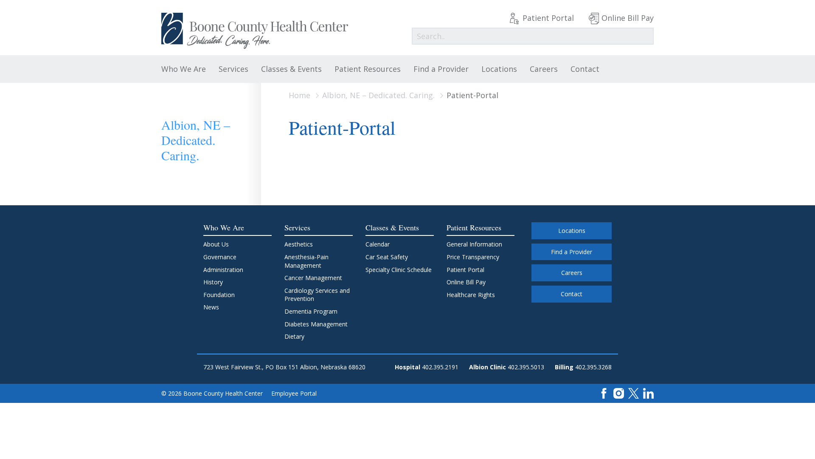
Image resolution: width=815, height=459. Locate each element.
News (211, 307)
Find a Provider (441, 69)
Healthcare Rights (471, 295)
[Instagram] (618, 393)
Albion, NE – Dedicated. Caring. (378, 95)
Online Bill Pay (627, 18)
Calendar (377, 244)
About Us (216, 244)
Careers (544, 69)
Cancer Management (313, 278)
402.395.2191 (440, 367)
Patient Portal (548, 18)
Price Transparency (473, 257)
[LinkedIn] (648, 393)
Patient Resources (367, 69)
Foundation (219, 295)
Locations (499, 69)
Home (299, 95)
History (213, 282)
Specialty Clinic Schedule (398, 270)
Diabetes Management (316, 324)
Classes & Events (291, 69)
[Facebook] (604, 393)
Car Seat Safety (386, 257)
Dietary (294, 336)
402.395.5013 (526, 367)
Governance (219, 257)
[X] (633, 393)
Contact (584, 69)
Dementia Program (310, 311)
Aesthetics (298, 244)
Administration (223, 270)
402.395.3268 (593, 367)
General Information (474, 244)
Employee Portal (294, 393)
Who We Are (183, 69)
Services (233, 69)
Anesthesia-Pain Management (306, 261)
